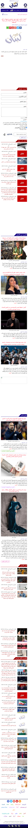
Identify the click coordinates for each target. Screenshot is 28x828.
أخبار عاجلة (20, 14)
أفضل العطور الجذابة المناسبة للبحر (8, 783)
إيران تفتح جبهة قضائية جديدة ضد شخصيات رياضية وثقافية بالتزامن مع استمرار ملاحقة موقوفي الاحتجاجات (14, 344)
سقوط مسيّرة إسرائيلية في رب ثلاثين (8, 161)
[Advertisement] (14, 72)
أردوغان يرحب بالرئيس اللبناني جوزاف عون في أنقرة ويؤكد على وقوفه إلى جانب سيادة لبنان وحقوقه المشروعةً (8, 673)
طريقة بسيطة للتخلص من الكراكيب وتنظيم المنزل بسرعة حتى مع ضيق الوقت (8, 734)
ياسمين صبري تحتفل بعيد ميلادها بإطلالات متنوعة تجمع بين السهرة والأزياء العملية (8, 573)
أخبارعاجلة (25, 14)
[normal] (5, 14)
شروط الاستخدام (23, 121)
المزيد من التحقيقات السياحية (8, 450)
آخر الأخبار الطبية (5, 561)
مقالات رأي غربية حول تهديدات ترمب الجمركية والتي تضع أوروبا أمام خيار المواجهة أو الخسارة (8, 689)
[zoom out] (7, 14)
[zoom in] (3, 14)
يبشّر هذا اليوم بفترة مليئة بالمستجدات (8, 725)
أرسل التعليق (23, 137)
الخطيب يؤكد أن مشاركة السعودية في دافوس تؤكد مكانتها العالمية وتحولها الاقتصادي (8, 580)
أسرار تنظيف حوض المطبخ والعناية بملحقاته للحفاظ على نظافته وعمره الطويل (8, 654)
